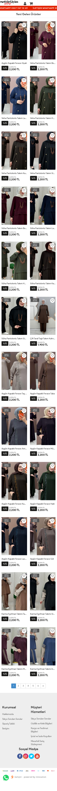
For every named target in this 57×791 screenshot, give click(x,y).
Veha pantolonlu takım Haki (43, 118)
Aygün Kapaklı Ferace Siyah (14, 63)
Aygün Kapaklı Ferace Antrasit (14, 448)
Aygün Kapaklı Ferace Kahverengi (14, 504)
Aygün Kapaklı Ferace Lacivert (14, 559)
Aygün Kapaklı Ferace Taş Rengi (14, 393)
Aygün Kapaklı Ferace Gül (42, 559)
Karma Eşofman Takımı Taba (14, 614)
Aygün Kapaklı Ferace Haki (42, 504)
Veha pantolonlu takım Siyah (43, 173)
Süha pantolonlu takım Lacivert (43, 228)
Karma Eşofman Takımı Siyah (43, 614)
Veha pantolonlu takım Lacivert (14, 118)
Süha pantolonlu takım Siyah (14, 338)
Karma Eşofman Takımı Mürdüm (14, 669)
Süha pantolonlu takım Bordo (14, 228)
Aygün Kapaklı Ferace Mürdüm (43, 448)
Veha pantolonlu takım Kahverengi (14, 173)
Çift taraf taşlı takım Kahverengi (43, 338)
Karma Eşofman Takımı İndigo (43, 669)
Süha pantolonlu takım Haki (14, 283)
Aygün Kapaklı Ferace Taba (42, 393)
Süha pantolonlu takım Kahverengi (43, 283)
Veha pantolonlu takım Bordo (43, 63)
